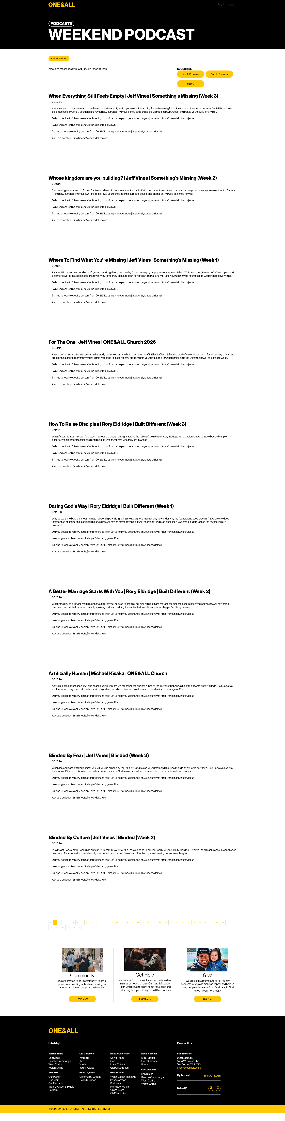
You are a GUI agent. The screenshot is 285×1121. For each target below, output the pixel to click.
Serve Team (117, 1057)
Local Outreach (118, 1064)
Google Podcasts (219, 74)
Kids (81, 1061)
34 (228, 922)
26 (183, 922)
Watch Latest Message (123, 1076)
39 (74, 927)
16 (127, 922)
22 (160, 922)
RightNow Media (119, 1086)
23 (165, 922)
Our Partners (55, 1083)
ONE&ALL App (118, 1093)
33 (223, 922)
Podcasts (115, 1083)
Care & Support (87, 1080)
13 (112, 922)
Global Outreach (119, 1067)
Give (112, 1061)
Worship (84, 1057)
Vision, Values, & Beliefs (61, 1086)
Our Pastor (54, 1076)
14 (117, 922)
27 (189, 922)
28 (194, 922)
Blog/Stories (148, 1057)
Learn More (82, 998)
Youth (82, 1064)
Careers (53, 1090)
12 (106, 922)
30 (206, 922)
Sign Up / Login (212, 1075)
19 (143, 922)
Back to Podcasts (59, 58)
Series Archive (118, 1080)
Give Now (207, 998)
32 (217, 922)
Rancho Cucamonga (59, 1061)
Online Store (117, 1090)
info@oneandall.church (189, 1067)
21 (154, 922)
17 (133, 922)
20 (149, 922)
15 (122, 922)
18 (138, 922)
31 (211, 922)
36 (57, 927)
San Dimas (54, 1057)
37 (63, 927)
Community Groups (90, 1076)
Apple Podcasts (191, 74)
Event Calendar (149, 1061)
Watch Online (55, 1067)
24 (171, 922)
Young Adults (86, 1067)
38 (68, 927)
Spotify (190, 83)
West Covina (55, 1064)
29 (200, 922)
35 (51, 927)
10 (96, 922)
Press (144, 1064)
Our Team (53, 1080)
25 (177, 922)
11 (101, 922)
